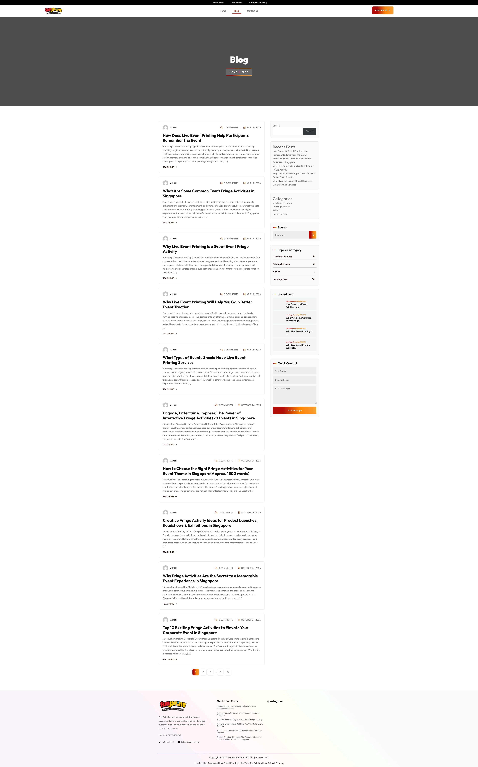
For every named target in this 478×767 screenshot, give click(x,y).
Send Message (294, 410)
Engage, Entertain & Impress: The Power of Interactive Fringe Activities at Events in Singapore (209, 415)
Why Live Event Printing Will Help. (298, 346)
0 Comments (230, 127)
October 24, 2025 (251, 405)
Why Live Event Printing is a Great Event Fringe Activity (239, 719)
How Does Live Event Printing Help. (296, 305)
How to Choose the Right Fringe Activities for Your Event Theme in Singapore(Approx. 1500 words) (208, 471)
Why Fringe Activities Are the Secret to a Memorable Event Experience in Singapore (210, 578)
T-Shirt (276, 210)
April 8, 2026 (253, 127)
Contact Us (252, 11)
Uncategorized (280, 214)
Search (276, 125)
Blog (236, 11)
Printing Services (281, 206)
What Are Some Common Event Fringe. (298, 319)
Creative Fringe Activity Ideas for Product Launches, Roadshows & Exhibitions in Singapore (210, 523)
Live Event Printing (282, 202)
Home (223, 11)
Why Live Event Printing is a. (299, 333)
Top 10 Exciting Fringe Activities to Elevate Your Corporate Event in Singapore (205, 630)
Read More (168, 167)
